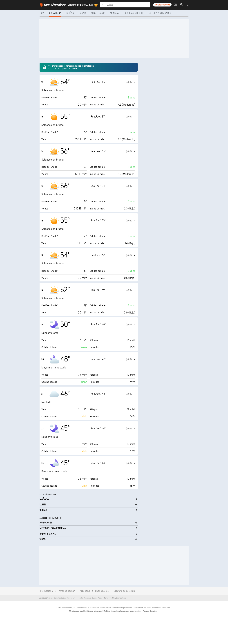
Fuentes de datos (150, 611)
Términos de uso (76, 611)
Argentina (85, 591)
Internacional (46, 591)
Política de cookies (112, 611)
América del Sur (67, 591)
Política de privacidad (93, 611)
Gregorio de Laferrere (124, 591)
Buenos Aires (102, 591)
